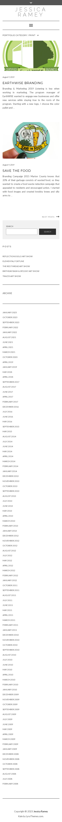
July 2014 (7, 441)
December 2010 (11, 635)
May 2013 (7, 510)
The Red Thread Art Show (16, 266)
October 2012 (10, 545)
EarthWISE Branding (23, 83)
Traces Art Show (12, 276)
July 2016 (7, 411)
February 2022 (10, 327)
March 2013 (9, 521)
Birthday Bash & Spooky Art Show (21, 271)
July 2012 (7, 555)
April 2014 (8, 456)
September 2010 (11, 649)
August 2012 (9, 550)
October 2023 (10, 317)
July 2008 (7, 779)
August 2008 (9, 773)
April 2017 (8, 396)
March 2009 (9, 739)
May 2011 (7, 610)
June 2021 (8, 342)
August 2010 (9, 655)
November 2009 (11, 699)
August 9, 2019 (8, 77)
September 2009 (11, 709)
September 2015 (11, 426)
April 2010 (8, 674)
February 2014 (10, 466)
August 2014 (9, 436)
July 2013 (7, 501)
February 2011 (10, 625)
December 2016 (11, 406)
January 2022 (10, 332)
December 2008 (11, 754)
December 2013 (11, 476)
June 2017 (8, 392)
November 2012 (11, 540)
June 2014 (8, 446)
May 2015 (7, 431)
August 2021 (9, 337)
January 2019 (10, 367)
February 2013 (10, 525)
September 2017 (11, 382)
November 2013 (11, 481)
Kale (20, 816)
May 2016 (7, 421)
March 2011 (9, 620)
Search (9, 226)
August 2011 (9, 595)
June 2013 (8, 506)
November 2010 (11, 640)
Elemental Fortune (13, 261)
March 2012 (9, 570)
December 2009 (11, 694)
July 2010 (7, 659)
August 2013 (9, 496)
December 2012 (11, 535)
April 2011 (8, 615)
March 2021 (9, 352)
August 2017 (9, 386)
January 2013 (10, 530)
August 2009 (9, 714)
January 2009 (10, 749)
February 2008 (10, 783)
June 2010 (8, 664)
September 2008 (11, 769)
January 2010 (10, 689)
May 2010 (7, 669)
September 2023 (11, 322)
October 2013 (10, 486)
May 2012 (7, 560)
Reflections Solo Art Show (18, 256)
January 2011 (10, 630)
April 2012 (8, 565)
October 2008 (10, 764)
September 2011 (11, 590)
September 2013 (11, 491)
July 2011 (7, 600)
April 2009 (8, 734)
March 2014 (9, 461)
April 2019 (8, 362)
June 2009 (8, 724)
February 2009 (10, 744)
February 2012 (10, 575)
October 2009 (10, 704)
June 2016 (8, 416)
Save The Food (17, 171)
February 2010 (10, 684)
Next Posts (48, 217)
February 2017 (10, 401)
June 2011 (8, 605)
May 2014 (7, 451)
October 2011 (10, 585)
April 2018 (8, 377)
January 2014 (10, 471)
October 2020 (10, 357)
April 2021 (8, 347)
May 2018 (7, 372)
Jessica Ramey (31, 12)
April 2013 (8, 516)
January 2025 (10, 312)
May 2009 (7, 729)
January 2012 (10, 580)
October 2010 (10, 645)
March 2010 (9, 679)
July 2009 (7, 719)
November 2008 (11, 759)
